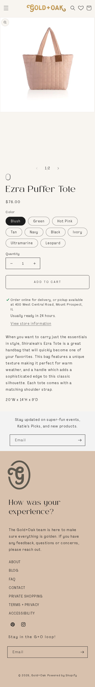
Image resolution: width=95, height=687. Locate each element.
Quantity (12, 254)
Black (55, 232)
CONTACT (17, 588)
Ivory (77, 232)
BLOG (13, 570)
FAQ (12, 579)
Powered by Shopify (62, 675)
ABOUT (15, 562)
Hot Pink (65, 221)
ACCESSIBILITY (22, 613)
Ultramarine (22, 243)
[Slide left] (36, 168)
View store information (30, 323)
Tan (14, 232)
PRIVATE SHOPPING (26, 596)
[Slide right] (58, 168)
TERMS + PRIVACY (24, 605)
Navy (34, 232)
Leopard (53, 243)
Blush (15, 221)
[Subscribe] (79, 440)
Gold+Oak (38, 675)
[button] (6, 8)
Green (39, 221)
